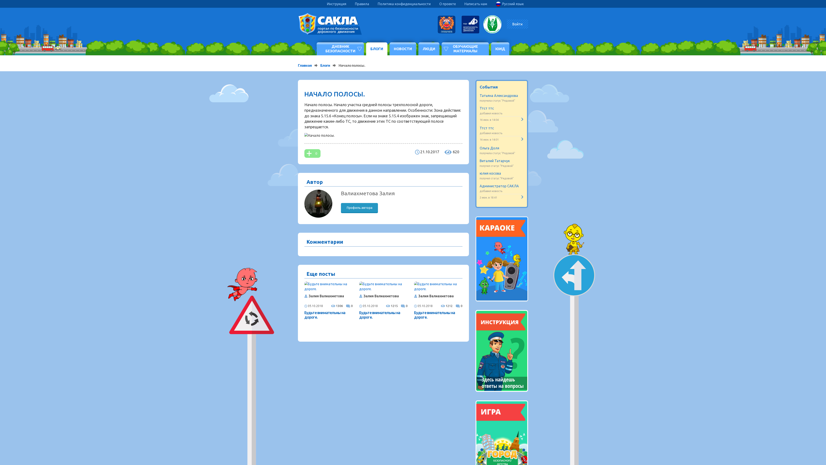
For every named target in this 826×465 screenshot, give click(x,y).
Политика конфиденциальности (404, 4)
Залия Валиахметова (326, 296)
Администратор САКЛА (499, 186)
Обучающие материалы (465, 48)
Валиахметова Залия (368, 193)
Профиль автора (359, 207)
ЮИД (500, 49)
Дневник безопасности (340, 48)
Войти (517, 24)
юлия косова (490, 173)
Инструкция (336, 4)
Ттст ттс (487, 108)
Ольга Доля (489, 148)
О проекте (447, 4)
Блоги (376, 49)
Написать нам (475, 4)
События (489, 87)
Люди (429, 49)
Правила (362, 4)
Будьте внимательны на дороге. (324, 314)
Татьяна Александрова (499, 96)
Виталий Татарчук (495, 161)
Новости (403, 49)
